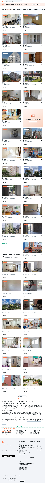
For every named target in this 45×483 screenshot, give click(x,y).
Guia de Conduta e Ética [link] (17, 475)
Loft (2, 428)
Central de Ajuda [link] (32, 443)
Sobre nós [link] (31, 449)
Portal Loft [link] (38, 443)
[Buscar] (21, 1)
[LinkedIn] (11, 480)
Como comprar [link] (32, 447)
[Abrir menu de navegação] (43, 1)
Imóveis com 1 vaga (5, 435)
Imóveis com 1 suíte (5, 433)
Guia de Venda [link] (39, 448)
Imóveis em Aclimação (33, 434)
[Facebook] (14, 480)
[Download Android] (5, 456)
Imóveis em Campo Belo (34, 435)
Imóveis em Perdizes (19, 433)
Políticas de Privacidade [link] (14, 473)
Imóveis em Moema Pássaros (35, 432)
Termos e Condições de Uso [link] (6, 475)
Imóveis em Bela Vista (19, 434)
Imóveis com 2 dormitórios (6, 431)
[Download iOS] (12, 456)
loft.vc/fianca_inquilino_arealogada (25, 452)
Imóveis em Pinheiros (19, 431)
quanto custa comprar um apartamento (34, 421)
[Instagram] (8, 480)
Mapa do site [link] (39, 450)
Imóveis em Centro (33, 431)
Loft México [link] (32, 457)
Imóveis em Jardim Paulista (34, 433)
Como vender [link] (32, 445)
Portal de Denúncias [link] (5, 473)
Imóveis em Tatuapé (19, 435)
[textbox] (13, 1)
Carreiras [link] (31, 451)
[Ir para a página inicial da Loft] (3, 1)
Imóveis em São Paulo (7, 428)
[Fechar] (42, 4)
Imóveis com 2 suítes (5, 434)
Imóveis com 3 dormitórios (6, 432)
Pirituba (14, 428)
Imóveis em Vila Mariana (20, 432)
